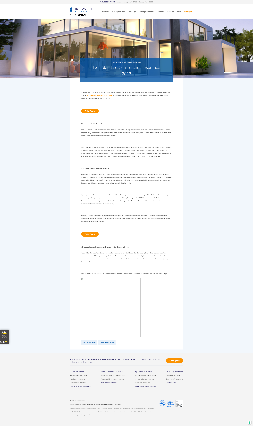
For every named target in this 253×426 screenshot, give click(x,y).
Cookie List (106, 404)
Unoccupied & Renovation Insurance (112, 379)
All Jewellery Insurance (173, 375)
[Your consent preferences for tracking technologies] (249, 422)
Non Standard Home (119, 62)
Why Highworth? (118, 12)
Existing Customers (146, 12)
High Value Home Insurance (78, 375)
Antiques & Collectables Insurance (145, 375)
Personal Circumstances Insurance (80, 386)
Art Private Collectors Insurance (144, 379)
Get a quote (174, 360)
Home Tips (132, 12)
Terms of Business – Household (85, 404)
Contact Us (73, 404)
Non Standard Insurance (77, 379)
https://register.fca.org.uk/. (113, 411)
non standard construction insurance (99, 95)
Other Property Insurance (77, 382)
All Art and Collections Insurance (145, 386)
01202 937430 (145, 359)
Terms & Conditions (115, 404)
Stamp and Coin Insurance (143, 382)
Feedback (160, 12)
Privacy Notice (98, 404)
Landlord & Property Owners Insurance (113, 375)
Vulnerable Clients (174, 12)
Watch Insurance (171, 382)
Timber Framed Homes (133, 62)
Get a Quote (188, 12)
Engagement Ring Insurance (174, 379)
